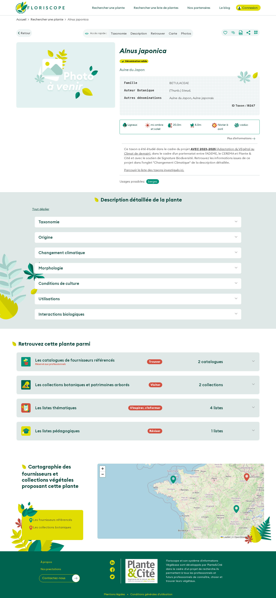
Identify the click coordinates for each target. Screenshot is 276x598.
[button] (236, 509)
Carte (173, 33)
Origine (45, 237)
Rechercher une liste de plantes (156, 8)
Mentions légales (115, 594)
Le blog (224, 8)
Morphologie (50, 268)
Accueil (21, 19)
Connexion (249, 8)
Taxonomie (119, 33)
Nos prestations (51, 569)
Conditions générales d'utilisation (151, 594)
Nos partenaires (198, 8)
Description (138, 33)
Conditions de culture (58, 283)
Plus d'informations (239, 138)
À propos (46, 562)
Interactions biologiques (61, 314)
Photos (186, 33)
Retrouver (158, 33)
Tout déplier (40, 209)
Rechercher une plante (108, 8)
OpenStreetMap (242, 537)
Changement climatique (61, 252)
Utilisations (49, 298)
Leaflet (226, 537)
